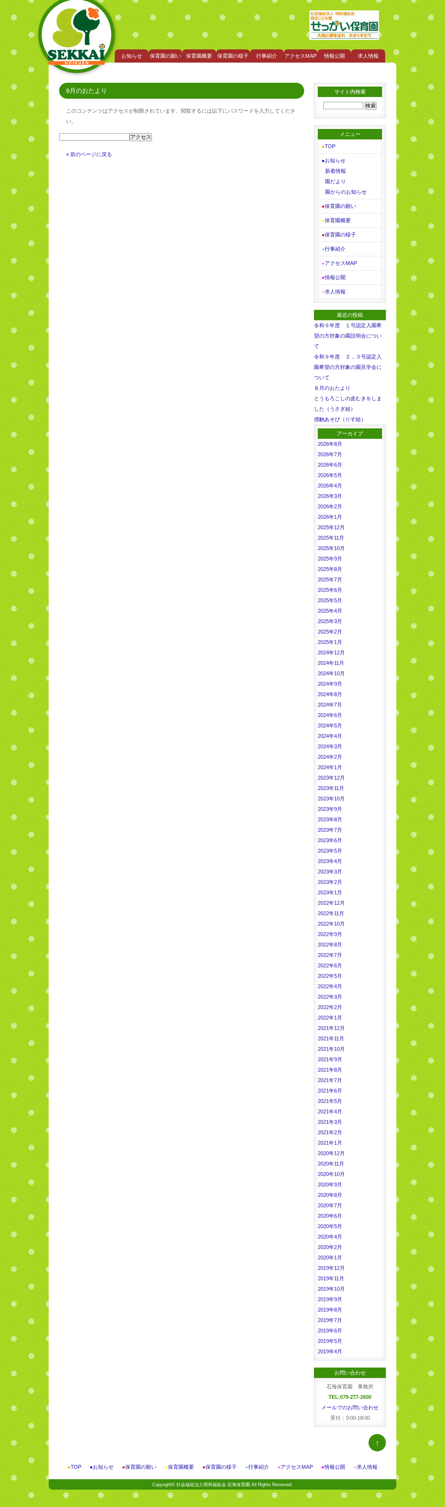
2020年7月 (330, 1205)
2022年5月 (330, 976)
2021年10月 (331, 1049)
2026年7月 (330, 454)
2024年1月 (330, 767)
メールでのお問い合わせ (350, 1407)
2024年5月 (330, 725)
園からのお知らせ (346, 192)
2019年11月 (331, 1278)
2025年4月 (330, 611)
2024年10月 (331, 673)
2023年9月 (330, 809)
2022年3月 (330, 997)
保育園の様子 (233, 56)
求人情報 (368, 56)
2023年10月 (331, 798)
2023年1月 (330, 892)
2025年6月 (330, 590)
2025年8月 (330, 569)
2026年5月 (330, 475)
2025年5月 (330, 600)
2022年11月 (331, 913)
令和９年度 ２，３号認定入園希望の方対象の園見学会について (348, 367)
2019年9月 (330, 1299)
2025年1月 (330, 642)
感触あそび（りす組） (340, 419)
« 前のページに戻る (89, 154)
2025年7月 (330, 579)
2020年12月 (331, 1153)
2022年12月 (331, 903)
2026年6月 (330, 465)
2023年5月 (330, 851)
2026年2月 (330, 506)
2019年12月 (331, 1268)
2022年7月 (330, 955)
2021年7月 (330, 1080)
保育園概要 (199, 56)
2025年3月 (330, 621)
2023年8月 (330, 819)
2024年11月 (331, 663)
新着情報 (335, 171)
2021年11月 (331, 1038)
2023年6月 (330, 840)
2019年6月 (330, 1330)
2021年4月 (330, 1111)
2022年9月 (330, 934)
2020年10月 (331, 1174)
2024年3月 (330, 746)
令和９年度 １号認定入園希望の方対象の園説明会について (348, 335)
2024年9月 (330, 684)
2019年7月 (330, 1320)
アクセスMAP (300, 56)
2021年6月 (330, 1091)
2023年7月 (330, 830)
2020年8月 (330, 1195)
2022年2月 (330, 1007)
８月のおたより (332, 388)
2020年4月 (330, 1237)
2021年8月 (330, 1070)
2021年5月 (330, 1101)
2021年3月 (330, 1122)
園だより (335, 181)
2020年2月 (330, 1247)
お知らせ (131, 56)
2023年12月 (331, 778)
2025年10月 (331, 548)
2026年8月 (330, 444)
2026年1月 (330, 517)
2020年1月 (330, 1257)
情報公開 (334, 56)
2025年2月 (330, 632)
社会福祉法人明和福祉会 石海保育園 (213, 1484)
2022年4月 (330, 986)
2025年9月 (330, 559)
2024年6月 (330, 715)
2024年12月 (331, 652)
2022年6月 (330, 965)
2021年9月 (330, 1059)
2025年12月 (331, 527)
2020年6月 (330, 1216)
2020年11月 (331, 1164)
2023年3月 (330, 872)
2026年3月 (330, 496)
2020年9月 (330, 1184)
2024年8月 (330, 694)
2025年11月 (331, 538)
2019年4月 (330, 1351)
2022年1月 (330, 1018)
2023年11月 (331, 788)
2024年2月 (330, 757)
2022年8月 (330, 945)
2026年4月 (330, 486)
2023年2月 (330, 882)
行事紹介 (266, 56)
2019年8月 (330, 1310)
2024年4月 (330, 736)
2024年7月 (330, 705)
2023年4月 (330, 861)
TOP (328, 146)
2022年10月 (331, 924)
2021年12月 (331, 1028)
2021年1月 (330, 1143)
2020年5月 (330, 1226)
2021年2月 (330, 1132)
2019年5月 (330, 1341)
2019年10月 (331, 1289)
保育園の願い (165, 56)
